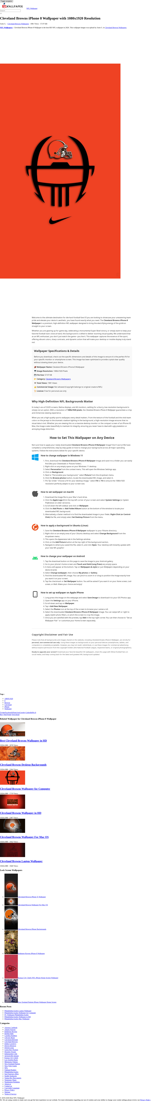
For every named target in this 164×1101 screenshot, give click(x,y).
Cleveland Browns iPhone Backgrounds (32, 929)
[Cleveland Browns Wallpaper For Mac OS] (12, 832)
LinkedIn (29, 713)
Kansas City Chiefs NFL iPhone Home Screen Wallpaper (38, 978)
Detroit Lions (9, 1048)
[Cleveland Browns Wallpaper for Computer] (12, 784)
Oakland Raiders (10, 1070)
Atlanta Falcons (10, 1030)
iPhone (6, 707)
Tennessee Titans (10, 1080)
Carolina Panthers (10, 1036)
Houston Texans (10, 1052)
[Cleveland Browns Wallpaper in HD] (12, 808)
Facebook (8, 713)
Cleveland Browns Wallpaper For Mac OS (24, 837)
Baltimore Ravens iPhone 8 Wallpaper (31, 953)
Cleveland (8, 705)
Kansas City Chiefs (11, 1058)
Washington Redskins (12, 1082)
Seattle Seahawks (10, 1076)
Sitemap (7, 1092)
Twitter (2, 713)
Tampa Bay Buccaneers (12, 1078)
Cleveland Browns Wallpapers (18, 24)
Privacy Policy (9, 1090)
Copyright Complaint (11, 1088)
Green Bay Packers (11, 1050)
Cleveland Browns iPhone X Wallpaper (32, 897)
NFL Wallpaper (31, 8)
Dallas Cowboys (10, 1044)
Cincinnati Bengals (11, 1040)
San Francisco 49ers (11, 1074)
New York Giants (10, 1066)
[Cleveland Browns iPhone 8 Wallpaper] (82, 171)
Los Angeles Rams (11, 1060)
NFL (6, 1068)
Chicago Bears (9, 1038)
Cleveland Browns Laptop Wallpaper (21, 861)
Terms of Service (10, 1094)
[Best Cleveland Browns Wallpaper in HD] (12, 736)
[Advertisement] (67, 46)
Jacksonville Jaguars (11, 1056)
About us (7, 1084)
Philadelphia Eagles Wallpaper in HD (17, 1017)
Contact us (8, 1086)
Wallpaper (8, 709)
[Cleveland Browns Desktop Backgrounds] (12, 760)
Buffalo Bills (8, 1034)
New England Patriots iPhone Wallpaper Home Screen (37, 1002)
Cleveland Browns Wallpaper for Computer (25, 788)
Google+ (23, 713)
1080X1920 (8, 699)
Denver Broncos (10, 1046)
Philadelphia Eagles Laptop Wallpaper (17, 1011)
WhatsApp (16, 713)
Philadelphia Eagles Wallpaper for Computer (20, 1013)
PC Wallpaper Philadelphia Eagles (16, 1015)
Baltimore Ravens (10, 1032)
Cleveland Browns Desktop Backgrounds (23, 764)
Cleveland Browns (11, 1042)
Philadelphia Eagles (11, 1072)
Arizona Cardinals (10, 1028)
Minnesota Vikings (11, 1062)
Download (15, 715)
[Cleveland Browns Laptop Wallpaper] (12, 856)
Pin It (34, 713)
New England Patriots (12, 1064)
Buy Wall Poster (5, 715)
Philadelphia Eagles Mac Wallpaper (16, 1019)
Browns (7, 703)
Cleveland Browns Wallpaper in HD (20, 812)
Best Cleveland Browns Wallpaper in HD (23, 740)
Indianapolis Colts (10, 1054)
